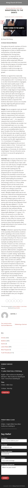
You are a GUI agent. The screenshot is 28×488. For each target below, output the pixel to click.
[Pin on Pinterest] (18, 301)
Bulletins (13, 8)
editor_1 (21, 16)
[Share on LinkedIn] (21, 301)
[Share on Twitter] (12, 301)
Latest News (19, 8)
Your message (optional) (7, 464)
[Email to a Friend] (15, 301)
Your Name (4, 438)
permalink (17, 308)
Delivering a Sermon (21, 324)
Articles (8, 8)
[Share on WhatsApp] (7, 301)
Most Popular (5, 350)
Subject (3, 458)
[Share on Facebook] (9, 301)
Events (3, 344)
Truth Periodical (6, 353)
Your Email (4, 445)
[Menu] (2, 3)
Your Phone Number (6, 451)
